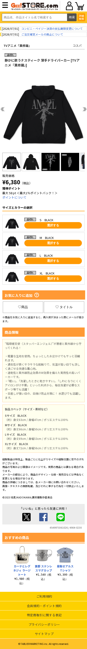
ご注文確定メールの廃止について (42, 34)
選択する (53, 225)
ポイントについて (14, 197)
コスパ (77, 45)
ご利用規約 (44, 596)
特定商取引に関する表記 (44, 615)
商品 (24, 307)
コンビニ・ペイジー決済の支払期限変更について (52, 28)
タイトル (66, 307)
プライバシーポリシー (44, 624)
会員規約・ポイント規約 (44, 606)
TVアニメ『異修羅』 (17, 45)
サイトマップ (44, 633)
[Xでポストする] (26, 520)
